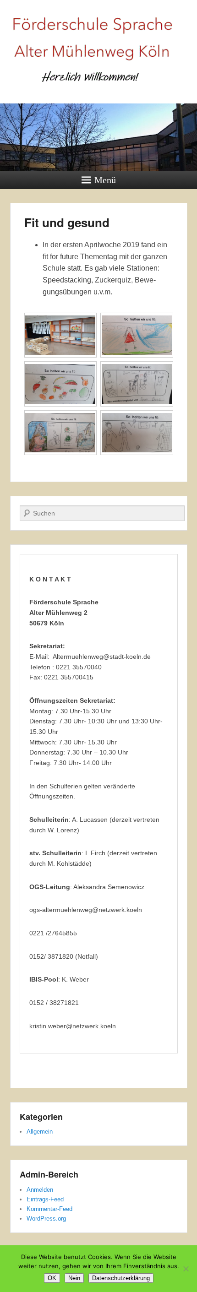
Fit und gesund (66, 222)
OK (52, 1278)
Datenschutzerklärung (121, 1278)
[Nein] (185, 1268)
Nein (74, 1278)
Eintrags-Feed (45, 1199)
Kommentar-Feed (49, 1208)
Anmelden (40, 1189)
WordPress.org (46, 1218)
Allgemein (40, 1131)
